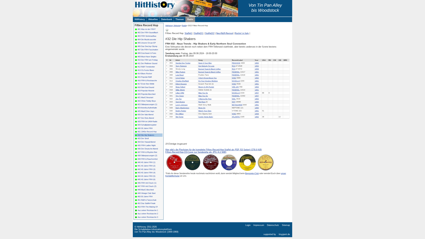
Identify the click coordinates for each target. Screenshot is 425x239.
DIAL (234, 99)
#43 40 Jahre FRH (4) (146, 173)
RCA (233, 66)
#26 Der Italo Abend (145, 115)
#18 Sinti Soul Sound (146, 87)
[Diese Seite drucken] (167, 31)
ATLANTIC (236, 117)
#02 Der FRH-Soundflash (148, 33)
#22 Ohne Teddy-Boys (147, 101)
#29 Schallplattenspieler (147, 125)
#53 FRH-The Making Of (148, 207)
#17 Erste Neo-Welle (146, 84)
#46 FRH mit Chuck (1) (147, 183)
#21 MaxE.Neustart (145, 97)
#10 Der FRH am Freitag (148, 60)
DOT (233, 102)
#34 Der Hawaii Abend (146, 142)
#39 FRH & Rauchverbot (148, 159)
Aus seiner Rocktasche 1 (148, 210)
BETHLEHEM (237, 105)
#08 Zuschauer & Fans (147, 53)
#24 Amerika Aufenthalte (147, 108)
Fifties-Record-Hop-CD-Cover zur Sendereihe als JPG (195, 152)
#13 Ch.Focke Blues (146, 70)
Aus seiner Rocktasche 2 (148, 214)
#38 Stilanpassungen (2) (147, 156)
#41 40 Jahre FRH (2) (146, 166)
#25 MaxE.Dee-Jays (146, 111)
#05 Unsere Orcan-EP (147, 43)
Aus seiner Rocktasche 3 (148, 217)
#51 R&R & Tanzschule (147, 200)
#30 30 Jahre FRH (145, 128)
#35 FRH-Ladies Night (147, 145)
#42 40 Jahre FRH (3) (146, 169)
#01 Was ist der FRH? (147, 29)
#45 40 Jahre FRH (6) (146, 179)
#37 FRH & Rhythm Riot (147, 152)
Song (200, 60)
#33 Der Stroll (143, 138)
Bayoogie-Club (252, 173)
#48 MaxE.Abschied (146, 190)
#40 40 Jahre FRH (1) (146, 162)
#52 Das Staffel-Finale (146, 203)
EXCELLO (236, 81)
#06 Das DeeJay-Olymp (147, 46)
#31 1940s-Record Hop (147, 132)
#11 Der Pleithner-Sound (147, 63)
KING (234, 78)
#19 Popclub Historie (146, 91)
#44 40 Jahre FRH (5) (146, 176)
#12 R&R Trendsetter (146, 67)
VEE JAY (235, 87)
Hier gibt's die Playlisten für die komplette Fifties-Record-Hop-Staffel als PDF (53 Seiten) (213, 149)
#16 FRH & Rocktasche (147, 80)
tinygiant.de (284, 234)
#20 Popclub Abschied (146, 94)
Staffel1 (188, 33)
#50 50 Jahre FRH (145, 197)
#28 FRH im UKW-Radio (147, 121)
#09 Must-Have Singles (147, 57)
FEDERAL (236, 72)
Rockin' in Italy (242, 33)
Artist (177, 60)
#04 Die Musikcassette (147, 39)
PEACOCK (236, 63)
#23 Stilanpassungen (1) (147, 104)
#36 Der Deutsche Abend (148, 149)
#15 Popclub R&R (145, 77)
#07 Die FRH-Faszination (148, 50)
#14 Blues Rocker (145, 74)
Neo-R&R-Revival (224, 33)
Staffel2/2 (209, 33)
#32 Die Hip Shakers (146, 135)
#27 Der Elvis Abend (146, 118)
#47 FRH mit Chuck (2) (147, 186)
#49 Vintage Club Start (147, 193)
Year (256, 60)
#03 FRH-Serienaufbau (147, 36)
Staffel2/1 (198, 33)
